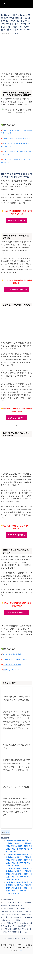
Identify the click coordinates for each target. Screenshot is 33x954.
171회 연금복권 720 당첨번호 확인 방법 (17, 138)
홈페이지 (4, 945)
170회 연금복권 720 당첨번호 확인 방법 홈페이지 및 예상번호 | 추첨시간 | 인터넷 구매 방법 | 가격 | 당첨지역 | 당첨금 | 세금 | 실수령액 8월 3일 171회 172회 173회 (19, 846)
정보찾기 (18, 947)
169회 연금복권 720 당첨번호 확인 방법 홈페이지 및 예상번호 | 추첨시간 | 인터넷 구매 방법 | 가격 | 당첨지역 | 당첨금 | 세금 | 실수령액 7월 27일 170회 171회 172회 (19, 873)
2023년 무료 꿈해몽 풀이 (12, 654)
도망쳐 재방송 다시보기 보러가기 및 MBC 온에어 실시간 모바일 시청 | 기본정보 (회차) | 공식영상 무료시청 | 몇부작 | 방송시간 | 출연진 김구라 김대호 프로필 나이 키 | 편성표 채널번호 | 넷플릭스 (16, 914)
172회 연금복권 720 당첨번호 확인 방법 (17, 902)
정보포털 (26, 947)
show (7, 832)
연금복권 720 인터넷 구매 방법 (12, 905)
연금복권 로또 (8, 899)
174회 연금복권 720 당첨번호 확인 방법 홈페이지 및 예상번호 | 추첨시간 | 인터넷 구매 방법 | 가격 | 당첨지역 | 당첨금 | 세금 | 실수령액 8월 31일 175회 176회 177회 (19, 887)
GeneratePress (23, 938)
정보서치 (10, 947)
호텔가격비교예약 (15, 945)
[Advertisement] (16, 55)
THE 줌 (19, 950)
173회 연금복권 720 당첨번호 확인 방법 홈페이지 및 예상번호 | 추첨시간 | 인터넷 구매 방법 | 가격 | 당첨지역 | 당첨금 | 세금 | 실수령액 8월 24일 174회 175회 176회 (19, 860)
